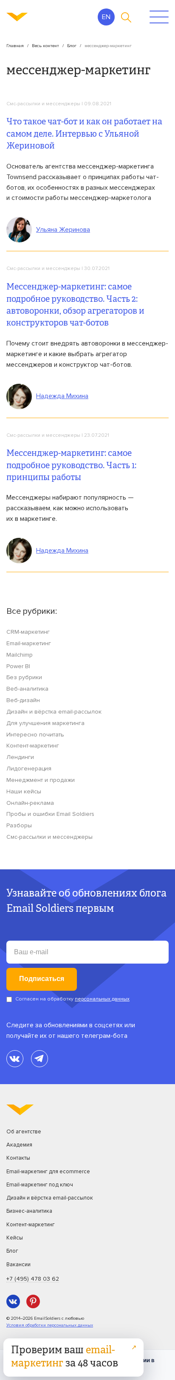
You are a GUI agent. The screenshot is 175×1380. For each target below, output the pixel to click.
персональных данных (102, 999)
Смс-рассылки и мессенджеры (43, 104)
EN (106, 17)
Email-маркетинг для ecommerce (48, 1171)
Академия (19, 1144)
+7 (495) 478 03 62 (32, 1278)
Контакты (18, 1158)
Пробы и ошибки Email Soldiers (50, 814)
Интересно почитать (35, 734)
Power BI (18, 666)
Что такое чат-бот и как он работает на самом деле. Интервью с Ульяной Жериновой (84, 134)
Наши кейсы (23, 791)
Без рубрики (24, 677)
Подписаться (41, 978)
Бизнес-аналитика (29, 1211)
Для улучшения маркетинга (45, 723)
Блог (71, 45)
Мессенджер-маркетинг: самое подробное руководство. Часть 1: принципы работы (71, 466)
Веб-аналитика (27, 688)
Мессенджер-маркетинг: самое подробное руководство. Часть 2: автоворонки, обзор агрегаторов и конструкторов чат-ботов (75, 305)
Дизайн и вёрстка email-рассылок (54, 711)
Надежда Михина (62, 396)
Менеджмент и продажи (40, 780)
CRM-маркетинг (28, 631)
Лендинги (20, 757)
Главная (15, 45)
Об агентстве (23, 1131)
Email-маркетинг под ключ (39, 1184)
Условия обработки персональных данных (49, 1325)
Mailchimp (19, 654)
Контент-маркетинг (32, 745)
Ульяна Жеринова (63, 229)
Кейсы (14, 1237)
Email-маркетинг (28, 643)
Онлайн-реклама (30, 803)
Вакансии (18, 1264)
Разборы (19, 825)
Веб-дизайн (23, 700)
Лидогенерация (28, 768)
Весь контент (45, 45)
